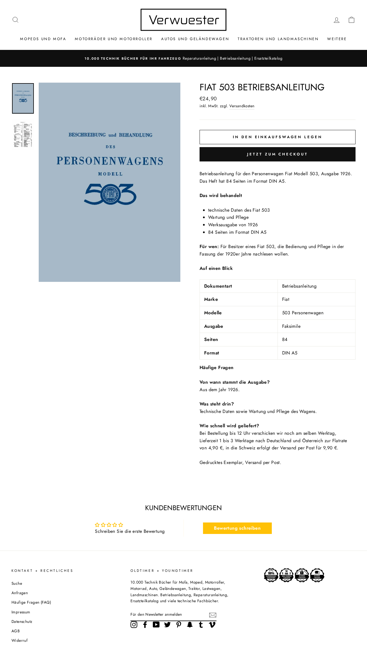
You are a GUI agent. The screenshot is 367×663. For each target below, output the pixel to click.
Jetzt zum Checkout (277, 154)
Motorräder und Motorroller (114, 39)
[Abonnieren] (212, 615)
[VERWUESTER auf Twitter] (167, 624)
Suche (16, 583)
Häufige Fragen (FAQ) (31, 602)
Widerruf (19, 640)
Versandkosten (241, 106)
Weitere (337, 39)
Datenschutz (21, 621)
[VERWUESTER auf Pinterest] (178, 624)
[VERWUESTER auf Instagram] (133, 624)
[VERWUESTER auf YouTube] (156, 624)
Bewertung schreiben (237, 528)
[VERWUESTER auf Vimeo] (212, 624)
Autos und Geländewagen (195, 39)
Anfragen (19, 593)
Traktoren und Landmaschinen (278, 39)
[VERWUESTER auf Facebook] (145, 624)
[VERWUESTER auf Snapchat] (189, 624)
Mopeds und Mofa (43, 39)
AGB (15, 631)
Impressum (20, 612)
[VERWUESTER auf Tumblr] (201, 624)
